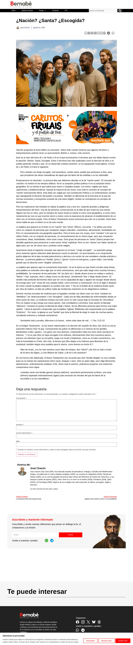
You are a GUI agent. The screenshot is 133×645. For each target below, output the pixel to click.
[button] (85, 33)
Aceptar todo (122, 641)
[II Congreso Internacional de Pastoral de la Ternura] (66, 127)
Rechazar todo (106, 641)
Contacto (55, 10)
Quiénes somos (27, 10)
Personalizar (90, 641)
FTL (66, 10)
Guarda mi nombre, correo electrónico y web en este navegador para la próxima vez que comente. (57, 449)
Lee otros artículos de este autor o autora (44, 489)
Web (18, 441)
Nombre (20, 424)
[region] (66, 639)
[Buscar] (120, 10)
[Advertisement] (66, 566)
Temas (41, 10)
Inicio (13, 10)
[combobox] (103, 10)
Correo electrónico (24, 433)
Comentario (21, 398)
